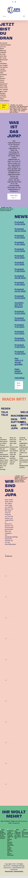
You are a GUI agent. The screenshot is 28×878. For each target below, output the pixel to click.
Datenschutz (18, 871)
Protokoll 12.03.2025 (20, 297)
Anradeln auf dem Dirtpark (19, 305)
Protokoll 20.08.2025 (20, 277)
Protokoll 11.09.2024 (20, 346)
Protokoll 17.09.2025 (20, 270)
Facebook (24, 821)
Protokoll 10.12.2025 (20, 257)
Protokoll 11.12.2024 (19, 326)
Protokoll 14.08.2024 (20, 353)
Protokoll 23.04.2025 (20, 290)
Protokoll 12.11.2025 (19, 263)
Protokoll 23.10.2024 (20, 339)
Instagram (15, 823)
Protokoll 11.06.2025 (20, 283)
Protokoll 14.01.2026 (20, 250)
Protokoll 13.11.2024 (19, 332)
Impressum (9, 871)
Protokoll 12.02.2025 (20, 312)
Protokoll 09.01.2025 (20, 319)
